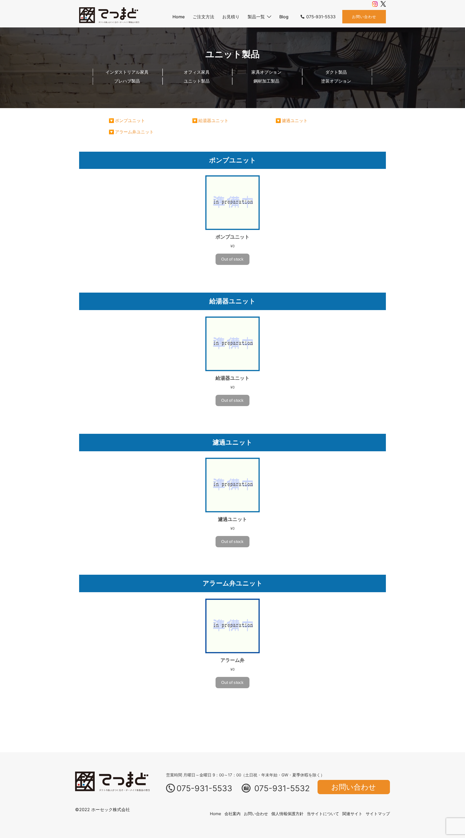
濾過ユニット (295, 120)
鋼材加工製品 (266, 81)
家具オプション (266, 72)
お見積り (230, 16)
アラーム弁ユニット (134, 131)
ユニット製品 (197, 81)
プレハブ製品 (127, 81)
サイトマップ (378, 813)
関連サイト (352, 813)
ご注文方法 (203, 16)
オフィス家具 (197, 72)
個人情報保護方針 (287, 813)
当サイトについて (323, 813)
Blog (283, 16)
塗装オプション (336, 81)
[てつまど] (109, 16)
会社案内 (232, 813)
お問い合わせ (364, 16)
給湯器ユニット (213, 120)
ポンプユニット (130, 120)
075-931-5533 (204, 788)
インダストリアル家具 (127, 72)
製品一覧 (256, 16)
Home (178, 16)
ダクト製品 (336, 72)
